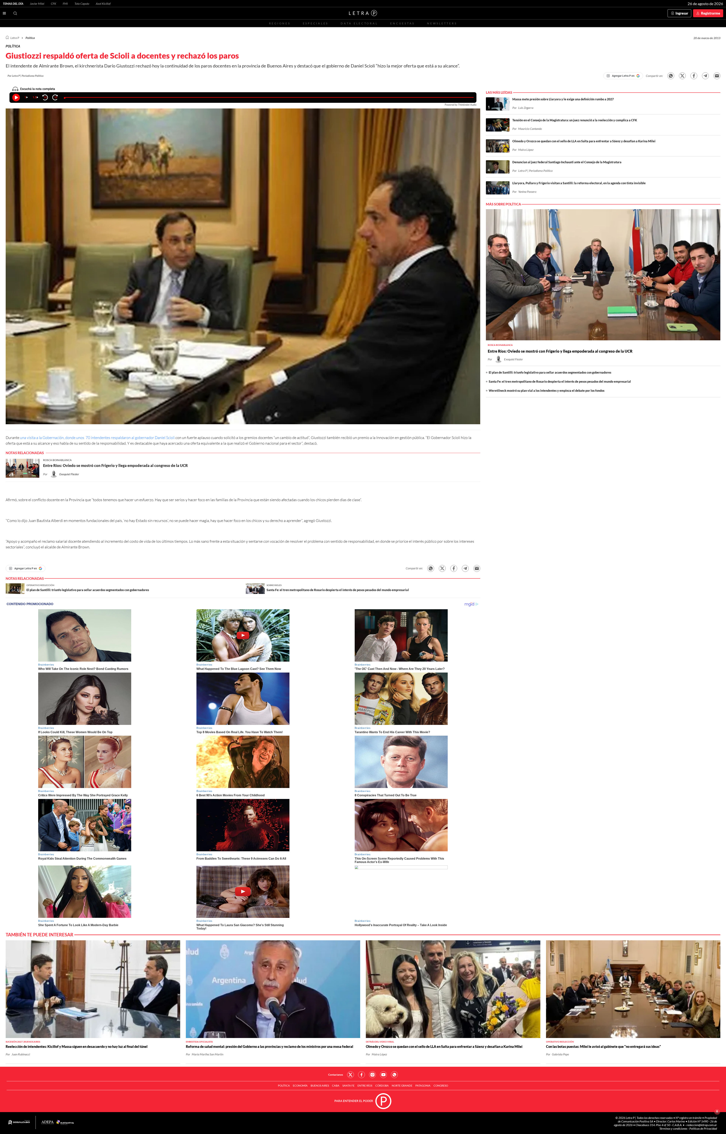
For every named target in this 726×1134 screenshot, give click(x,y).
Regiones (280, 23)
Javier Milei (37, 3)
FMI (65, 3)
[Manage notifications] (717, 1111)
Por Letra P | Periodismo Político (25, 75)
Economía (300, 1085)
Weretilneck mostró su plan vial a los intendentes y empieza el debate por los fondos (546, 390)
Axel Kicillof (103, 3)
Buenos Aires (320, 1085)
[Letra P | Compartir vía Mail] (717, 76)
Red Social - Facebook (361, 1074)
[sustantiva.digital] (65, 1122)
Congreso (441, 1085)
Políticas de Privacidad (703, 1128)
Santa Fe (348, 1085)
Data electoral (359, 23)
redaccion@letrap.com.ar (701, 1125)
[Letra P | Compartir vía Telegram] (705, 76)
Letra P (14, 37)
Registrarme (710, 13)
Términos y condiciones (673, 1128)
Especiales (315, 23)
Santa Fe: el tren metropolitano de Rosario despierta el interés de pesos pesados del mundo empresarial (560, 381)
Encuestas (402, 23)
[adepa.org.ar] (47, 1123)
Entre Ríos (365, 1085)
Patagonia (422, 1085)
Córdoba (382, 1085)
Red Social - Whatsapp (394, 1074)
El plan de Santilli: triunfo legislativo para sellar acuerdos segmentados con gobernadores (550, 372)
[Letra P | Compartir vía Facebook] (694, 76)
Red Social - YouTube (383, 1074)
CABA (335, 1085)
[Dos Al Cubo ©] (19, 1122)
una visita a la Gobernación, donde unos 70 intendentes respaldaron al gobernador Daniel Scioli (97, 437)
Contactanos (335, 1074)
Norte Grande (402, 1085)
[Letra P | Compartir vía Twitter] (682, 76)
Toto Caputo (81, 3)
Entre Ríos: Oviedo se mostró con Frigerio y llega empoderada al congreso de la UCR (560, 351)
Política (30, 37)
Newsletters (442, 23)
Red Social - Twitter (350, 1074)
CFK (53, 3)
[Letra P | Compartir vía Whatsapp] (671, 76)
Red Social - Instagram (372, 1074)
